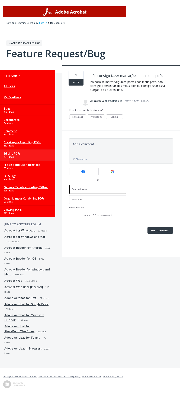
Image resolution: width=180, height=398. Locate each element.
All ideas (9, 86)
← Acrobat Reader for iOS (24, 43)
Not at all (79, 117)
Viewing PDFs (13, 210)
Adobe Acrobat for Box (20, 298)
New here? (98, 215)
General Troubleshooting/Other (26, 187)
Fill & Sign (10, 176)
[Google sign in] (112, 171)
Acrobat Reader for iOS (20, 258)
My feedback (12, 97)
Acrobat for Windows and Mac (24, 237)
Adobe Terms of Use (91, 376)
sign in (43, 22)
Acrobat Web (13, 281)
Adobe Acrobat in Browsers (23, 348)
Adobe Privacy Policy (113, 376)
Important (97, 117)
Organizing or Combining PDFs (24, 198)
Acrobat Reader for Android (23, 248)
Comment (10, 131)
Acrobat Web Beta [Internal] (24, 287)
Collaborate (12, 120)
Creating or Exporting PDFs (22, 142)
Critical (117, 117)
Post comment (160, 230)
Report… (145, 100)
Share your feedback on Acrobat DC (20, 376)
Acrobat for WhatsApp (20, 230)
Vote (76, 82)
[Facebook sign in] (83, 171)
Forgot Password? (77, 207)
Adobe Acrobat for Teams (22, 338)
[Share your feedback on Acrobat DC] (64, 11)
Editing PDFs (12, 153)
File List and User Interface (22, 165)
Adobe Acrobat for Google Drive (26, 304)
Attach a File (81, 159)
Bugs (7, 108)
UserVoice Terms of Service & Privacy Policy (59, 376)
